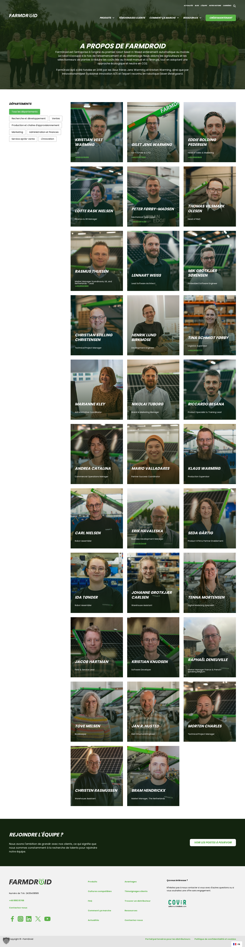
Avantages (131, 881)
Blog (197, 6)
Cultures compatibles (100, 891)
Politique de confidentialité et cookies (215, 939)
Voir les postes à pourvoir (213, 842)
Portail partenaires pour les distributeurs (167, 939)
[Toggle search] (234, 6)
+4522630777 (195, 351)
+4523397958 (138, 158)
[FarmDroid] (30, 881)
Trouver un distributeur (138, 901)
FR (239, 944)
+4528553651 (81, 286)
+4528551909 (195, 158)
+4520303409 (138, 544)
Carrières (227, 6)
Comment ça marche (162, 17)
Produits (92, 881)
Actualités (188, 6)
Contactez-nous (18, 907)
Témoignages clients (132, 17)
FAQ (90, 901)
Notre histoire (215, 6)
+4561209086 (82, 158)
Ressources (190, 17)
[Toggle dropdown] (113, 18)
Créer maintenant (220, 17)
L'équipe (204, 6)
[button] (24, 112)
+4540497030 (138, 222)
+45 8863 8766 (16, 900)
